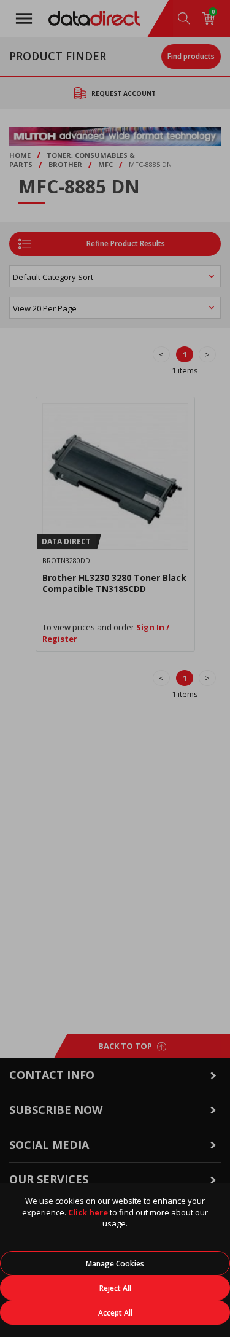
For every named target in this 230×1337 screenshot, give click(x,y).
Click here (88, 1212)
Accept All (115, 1313)
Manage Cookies (115, 1263)
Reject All (115, 1288)
